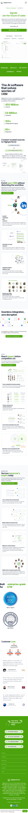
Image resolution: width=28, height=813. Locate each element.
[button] (25, 3)
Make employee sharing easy (10, 522)
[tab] (9, 36)
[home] (6, 2)
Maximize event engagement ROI (11, 448)
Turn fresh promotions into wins (10, 424)
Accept (25, 811)
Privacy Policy (11, 811)
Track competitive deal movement (11, 384)
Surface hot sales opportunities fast (7, 294)
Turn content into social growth (10, 499)
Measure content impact (8, 545)
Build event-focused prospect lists (11, 570)
